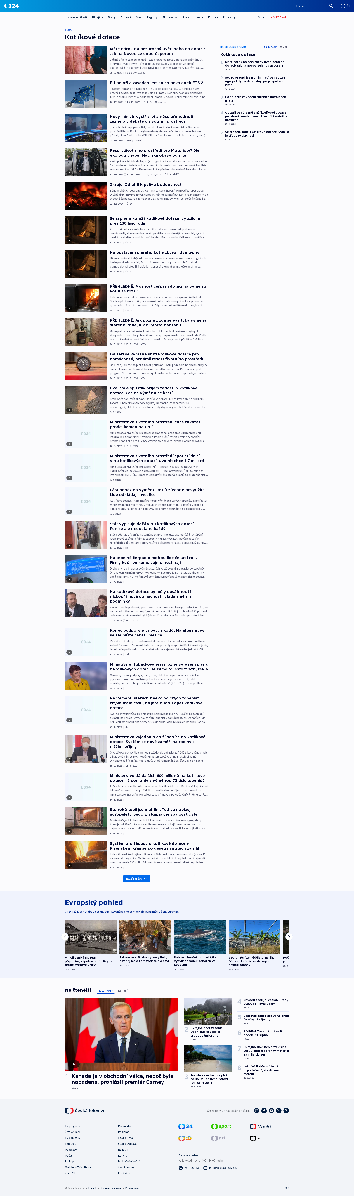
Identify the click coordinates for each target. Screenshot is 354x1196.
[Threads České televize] (286, 1111)
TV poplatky (72, 1138)
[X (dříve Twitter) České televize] (279, 1111)
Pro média (124, 1126)
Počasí (187, 17)
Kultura (213, 17)
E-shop (69, 1161)
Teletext (70, 1143)
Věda (200, 17)
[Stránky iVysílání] (260, 1126)
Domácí (126, 17)
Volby (112, 17)
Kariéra (122, 1155)
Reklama (123, 1132)
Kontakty (124, 1173)
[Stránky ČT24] (185, 1126)
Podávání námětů (129, 1161)
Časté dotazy (126, 1167)
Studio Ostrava (127, 1143)
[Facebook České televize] (264, 1111)
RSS (287, 1188)
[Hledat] (331, 6)
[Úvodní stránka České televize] (85, 1111)
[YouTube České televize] (271, 1111)
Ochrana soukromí (111, 1188)
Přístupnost (132, 1188)
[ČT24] (11, 6)
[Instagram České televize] (257, 1111)
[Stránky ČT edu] (256, 1138)
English (92, 1188)
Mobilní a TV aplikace (78, 1167)
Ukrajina (97, 17)
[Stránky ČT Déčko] (185, 1138)
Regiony (152, 17)
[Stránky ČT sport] (221, 1126)
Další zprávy (134, 879)
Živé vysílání (72, 1132)
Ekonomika (170, 17)
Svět (139, 17)
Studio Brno (125, 1138)
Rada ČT (123, 1149)
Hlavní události (77, 17)
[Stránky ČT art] (218, 1138)
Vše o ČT (70, 1173)
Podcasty (229, 17)
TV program (72, 1126)
